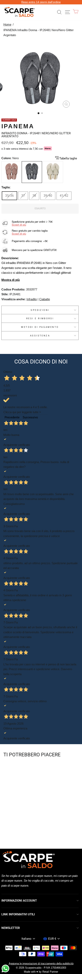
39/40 (48, 196)
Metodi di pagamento (40, 327)
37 (23, 196)
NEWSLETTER (10, 928)
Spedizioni (40, 310)
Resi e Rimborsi (40, 318)
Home (7, 24)
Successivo (30, 417)
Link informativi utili (18, 914)
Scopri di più (19, 224)
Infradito (31, 299)
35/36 (9, 196)
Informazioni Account (19, 900)
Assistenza (40, 335)
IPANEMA (17, 126)
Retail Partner (50, 971)
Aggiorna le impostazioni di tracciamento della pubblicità (41, 963)
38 (34, 196)
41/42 (64, 196)
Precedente (12, 417)
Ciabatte (44, 299)
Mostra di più (10, 280)
